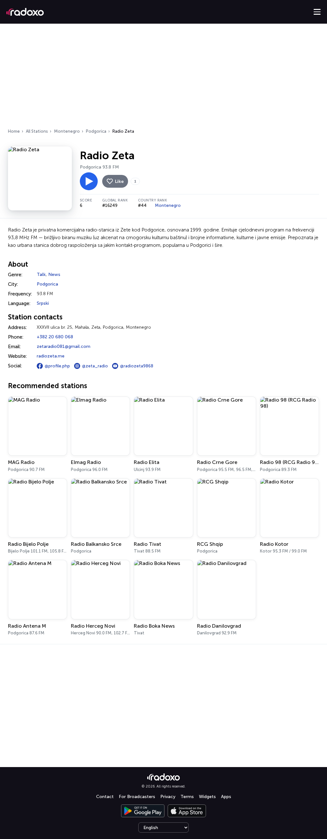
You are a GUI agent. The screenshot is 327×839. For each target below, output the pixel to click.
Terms (187, 796)
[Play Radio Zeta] (89, 181)
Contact (105, 796)
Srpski (43, 303)
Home (14, 131)
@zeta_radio (95, 366)
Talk (41, 274)
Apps (226, 796)
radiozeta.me (51, 356)
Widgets (207, 796)
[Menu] (317, 12)
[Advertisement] (163, 78)
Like (119, 181)
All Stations (37, 131)
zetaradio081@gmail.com (63, 346)
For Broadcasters (137, 796)
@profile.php (57, 366)
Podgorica (96, 131)
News (54, 274)
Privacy (167, 796)
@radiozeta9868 (136, 366)
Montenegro (67, 131)
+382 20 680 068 (55, 337)
